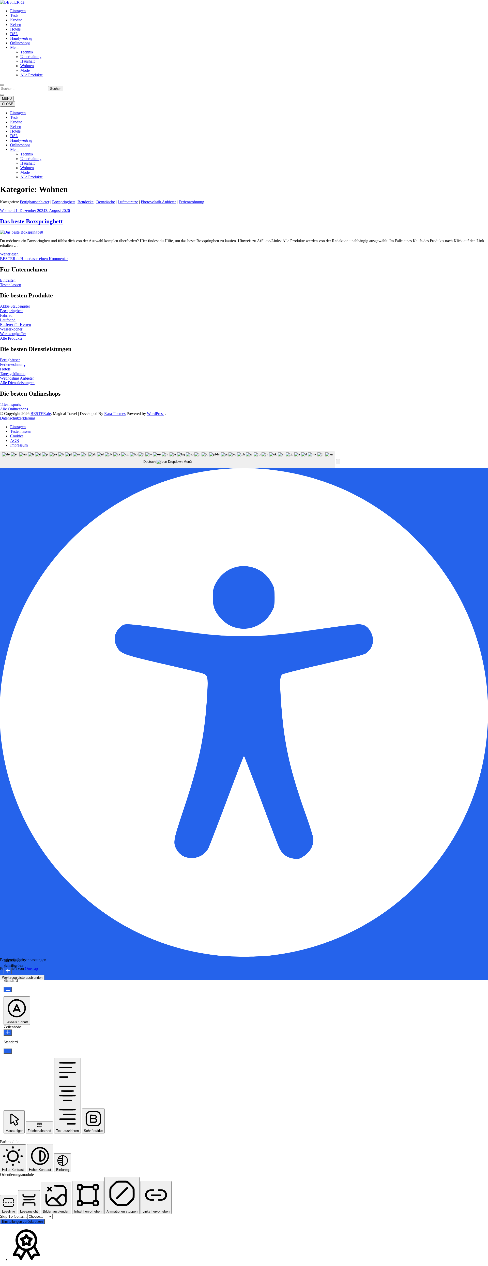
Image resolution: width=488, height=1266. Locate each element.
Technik (26, 52)
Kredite (16, 20)
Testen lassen (10, 285)
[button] (338, 461)
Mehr (14, 47)
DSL (14, 34)
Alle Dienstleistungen (17, 383)
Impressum (19, 445)
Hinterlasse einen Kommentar (44, 258)
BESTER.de (10, 258)
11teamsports (10, 404)
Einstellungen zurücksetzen (22, 1222)
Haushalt (27, 61)
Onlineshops (20, 43)
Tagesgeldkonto (12, 373)
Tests (14, 15)
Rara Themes (115, 413)
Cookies (16, 436)
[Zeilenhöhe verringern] (8, 1051)
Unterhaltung (30, 56)
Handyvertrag (21, 38)
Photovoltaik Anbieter (158, 202)
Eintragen (18, 11)
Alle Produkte (31, 75)
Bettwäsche (105, 202)
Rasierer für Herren (15, 324)
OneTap (31, 968)
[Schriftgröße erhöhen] (8, 971)
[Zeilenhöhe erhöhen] (8, 1032)
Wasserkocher (11, 329)
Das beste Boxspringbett (31, 221)
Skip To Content (13, 1216)
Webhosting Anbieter (17, 378)
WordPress (155, 413)
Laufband (8, 320)
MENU (7, 98)
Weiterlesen (9, 254)
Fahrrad (6, 315)
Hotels (15, 29)
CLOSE (7, 104)
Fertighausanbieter (34, 202)
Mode (25, 70)
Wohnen (27, 66)
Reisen (15, 24)
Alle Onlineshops (14, 409)
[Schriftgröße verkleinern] (8, 989)
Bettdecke (86, 202)
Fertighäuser (10, 360)
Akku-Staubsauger (15, 306)
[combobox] (167, 460)
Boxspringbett (63, 202)
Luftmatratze (128, 202)
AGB (14, 440)
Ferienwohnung (191, 202)
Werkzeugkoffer (13, 334)
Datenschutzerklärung (17, 418)
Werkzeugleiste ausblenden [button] (22, 978)
